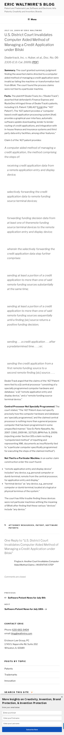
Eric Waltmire (33, 30)
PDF (35, 62)
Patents (8, 668)
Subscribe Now (32, 729)
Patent (40, 525)
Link (40, 107)
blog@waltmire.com (21, 633)
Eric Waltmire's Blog (29, 4)
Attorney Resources (21, 525)
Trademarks (10, 674)
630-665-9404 (20, 629)
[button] (32, 701)
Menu (33, 19)
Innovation (10, 680)
